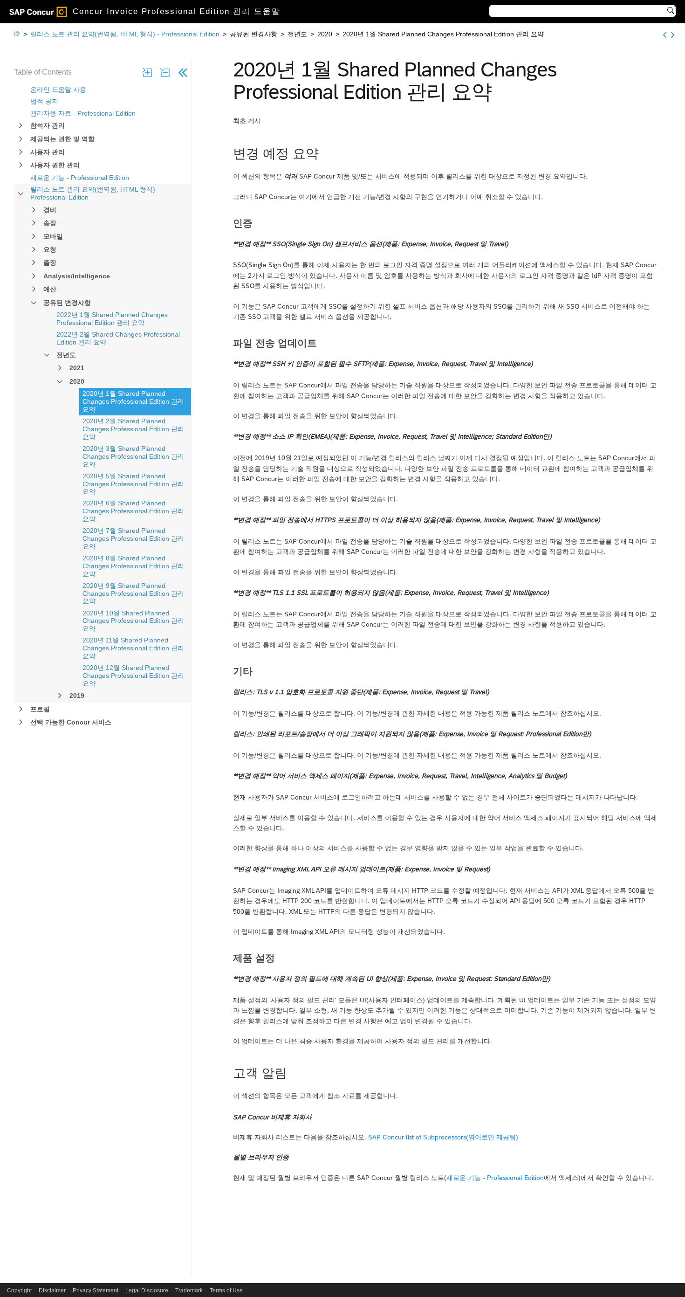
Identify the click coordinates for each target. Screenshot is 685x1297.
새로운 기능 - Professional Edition (79, 177)
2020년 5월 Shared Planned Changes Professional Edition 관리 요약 (133, 484)
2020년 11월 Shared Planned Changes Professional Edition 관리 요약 (133, 648)
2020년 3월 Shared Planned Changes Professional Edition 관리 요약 (133, 456)
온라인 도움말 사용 (58, 89)
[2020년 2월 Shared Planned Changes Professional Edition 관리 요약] (673, 35)
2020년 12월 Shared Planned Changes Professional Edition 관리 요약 (133, 675)
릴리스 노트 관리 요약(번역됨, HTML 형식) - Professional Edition (94, 193)
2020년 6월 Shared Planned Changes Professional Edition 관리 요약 (133, 511)
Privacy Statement (95, 1290)
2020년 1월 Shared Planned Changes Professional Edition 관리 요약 (133, 401)
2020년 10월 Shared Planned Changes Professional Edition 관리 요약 (133, 621)
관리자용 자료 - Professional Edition (83, 113)
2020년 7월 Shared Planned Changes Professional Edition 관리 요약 (133, 538)
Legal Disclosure (146, 1290)
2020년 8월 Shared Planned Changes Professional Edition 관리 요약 (133, 566)
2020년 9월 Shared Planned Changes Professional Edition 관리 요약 (133, 593)
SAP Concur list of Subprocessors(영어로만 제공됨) (443, 1137)
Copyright (19, 1290)
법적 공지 (44, 101)
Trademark (189, 1290)
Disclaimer (52, 1290)
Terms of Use (226, 1290)
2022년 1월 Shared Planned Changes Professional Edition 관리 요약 (112, 318)
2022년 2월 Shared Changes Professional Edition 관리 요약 (118, 338)
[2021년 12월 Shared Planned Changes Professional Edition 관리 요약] (665, 35)
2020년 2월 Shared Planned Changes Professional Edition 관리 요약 (133, 429)
